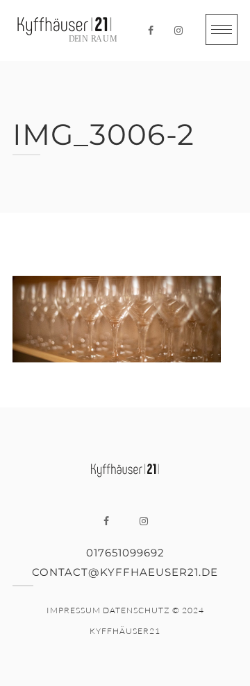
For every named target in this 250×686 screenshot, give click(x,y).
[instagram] (178, 30)
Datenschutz (136, 610)
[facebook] (150, 30)
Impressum (74, 610)
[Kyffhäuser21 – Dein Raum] (64, 30)
